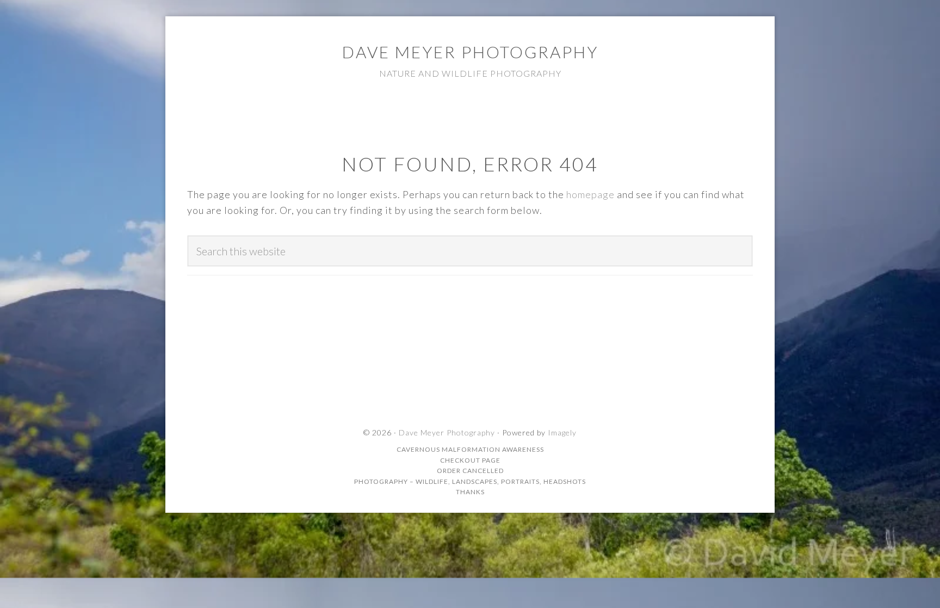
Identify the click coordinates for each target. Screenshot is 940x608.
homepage (590, 194)
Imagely (562, 432)
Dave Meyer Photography (470, 52)
